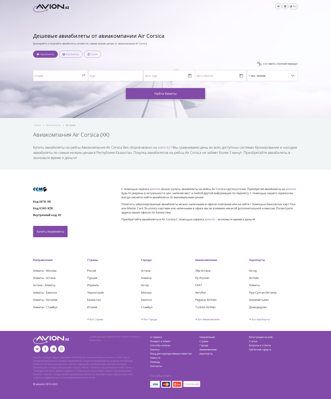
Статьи (253, 341)
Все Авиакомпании (209, 319)
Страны (92, 260)
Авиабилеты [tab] (46, 54)
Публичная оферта (260, 349)
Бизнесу (154, 349)
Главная (37, 125)
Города (146, 260)
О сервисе (156, 337)
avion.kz (164, 147)
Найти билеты (165, 93)
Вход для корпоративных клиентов (171, 353)
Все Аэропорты (261, 319)
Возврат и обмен (160, 341)
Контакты (156, 366)
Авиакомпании (53, 125)
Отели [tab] (93, 54)
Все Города (150, 319)
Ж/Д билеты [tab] (72, 54)
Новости (155, 357)
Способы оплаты (160, 345)
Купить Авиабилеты (50, 231)
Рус (294, 6)
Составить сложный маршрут (280, 63)
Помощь (155, 362)
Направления (43, 260)
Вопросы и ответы (260, 345)
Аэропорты (257, 260)
